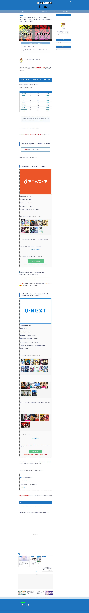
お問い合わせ (65, 11)
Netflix (24, 102)
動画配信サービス (44, 11)
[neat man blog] (44, 9)
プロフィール (34, 11)
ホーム (23, 11)
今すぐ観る (47, 98)
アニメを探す (55, 11)
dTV (23, 100)
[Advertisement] (35, 525)
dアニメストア (24, 480)
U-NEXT (23, 487)
